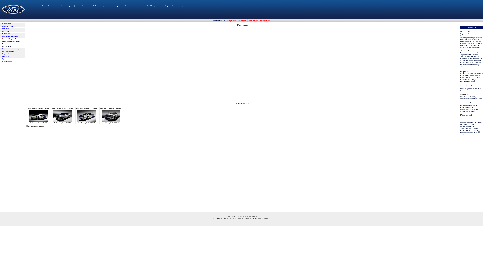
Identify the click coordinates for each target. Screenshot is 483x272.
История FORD (7, 26)
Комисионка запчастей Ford (11, 41)
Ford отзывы (6, 46)
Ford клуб (5, 29)
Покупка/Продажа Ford (10, 39)
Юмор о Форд (7, 61)
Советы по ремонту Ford (10, 44)
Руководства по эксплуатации (12, 59)
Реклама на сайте (8, 51)
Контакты (5, 56)
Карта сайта (6, 54)
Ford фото (5, 31)
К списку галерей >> (242, 103)
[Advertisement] (12, 102)
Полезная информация (10, 36)
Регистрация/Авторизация (11, 49)
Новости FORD (7, 24)
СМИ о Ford (6, 34)
